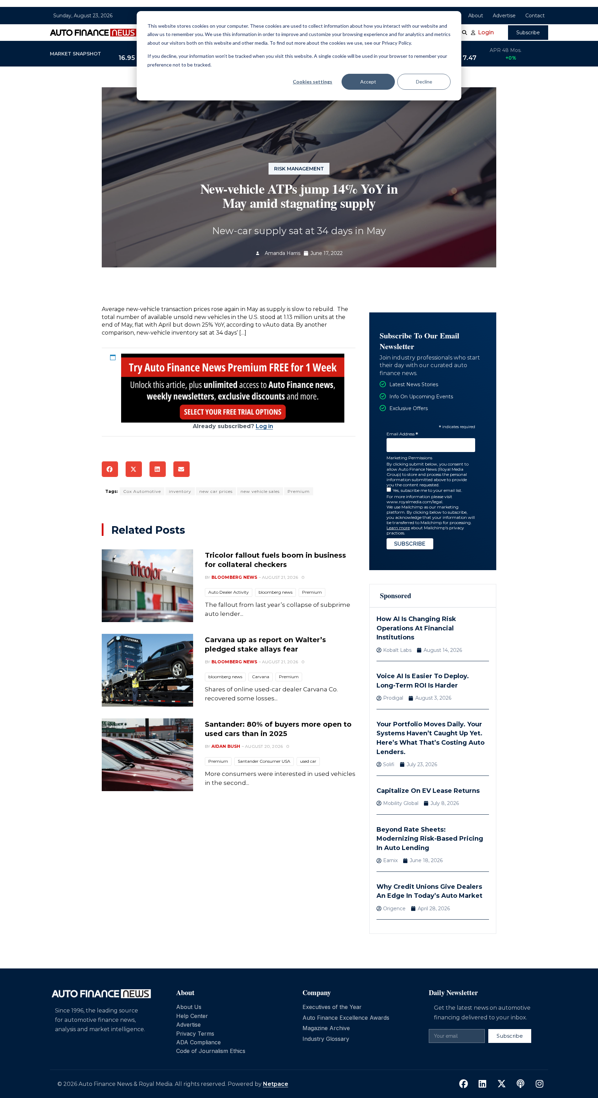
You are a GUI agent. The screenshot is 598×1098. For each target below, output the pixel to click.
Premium (299, 491)
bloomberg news (275, 592)
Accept (368, 82)
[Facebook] (463, 1084)
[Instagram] (539, 1084)
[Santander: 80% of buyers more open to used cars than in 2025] (147, 754)
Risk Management (299, 169)
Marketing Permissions (409, 457)
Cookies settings (312, 82)
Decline (424, 82)
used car (308, 761)
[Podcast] (520, 1084)
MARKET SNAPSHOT (75, 54)
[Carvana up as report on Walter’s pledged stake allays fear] (147, 670)
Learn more (398, 527)
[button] (110, 469)
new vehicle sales (260, 491)
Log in (264, 426)
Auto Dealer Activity (228, 592)
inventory (180, 491)
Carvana (260, 676)
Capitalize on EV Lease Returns (428, 791)
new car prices (216, 491)
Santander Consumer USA (264, 761)
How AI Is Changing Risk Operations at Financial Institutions (416, 628)
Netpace (275, 1084)
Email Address (402, 434)
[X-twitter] (501, 1084)
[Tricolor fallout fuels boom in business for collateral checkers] (147, 585)
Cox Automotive (142, 491)
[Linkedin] (482, 1084)
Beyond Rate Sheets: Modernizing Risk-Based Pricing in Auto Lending (430, 839)
